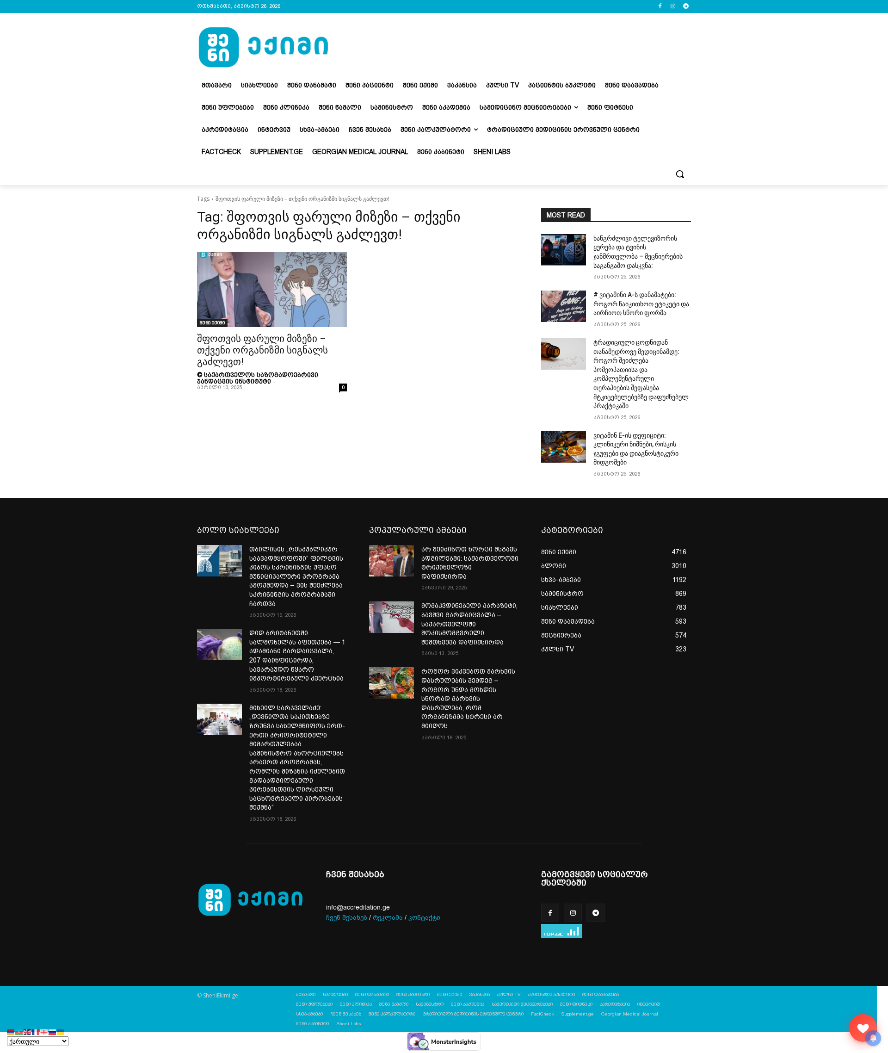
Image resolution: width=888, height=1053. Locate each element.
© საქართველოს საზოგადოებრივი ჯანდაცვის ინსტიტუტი (257, 378)
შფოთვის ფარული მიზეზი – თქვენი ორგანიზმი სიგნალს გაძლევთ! (262, 350)
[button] (680, 174)
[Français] (36, 1031)
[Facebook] (660, 6)
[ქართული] (44, 1031)
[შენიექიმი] (863, 1028)
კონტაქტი (424, 917)
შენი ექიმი (212, 323)
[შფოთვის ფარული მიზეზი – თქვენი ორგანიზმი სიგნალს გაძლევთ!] (272, 289)
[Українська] (61, 1031)
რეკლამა (388, 917)
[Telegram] (685, 6)
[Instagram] (672, 6)
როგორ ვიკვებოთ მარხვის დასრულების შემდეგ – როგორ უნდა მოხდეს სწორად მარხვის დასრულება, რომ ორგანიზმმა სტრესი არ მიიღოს (468, 699)
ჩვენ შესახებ (346, 917)
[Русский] (53, 1031)
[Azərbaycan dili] (19, 1031)
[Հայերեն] (11, 1031)
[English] (28, 1031)
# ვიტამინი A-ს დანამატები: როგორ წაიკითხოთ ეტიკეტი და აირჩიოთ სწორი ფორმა (641, 303)
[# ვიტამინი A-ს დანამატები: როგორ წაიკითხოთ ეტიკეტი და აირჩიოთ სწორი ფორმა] (563, 306)
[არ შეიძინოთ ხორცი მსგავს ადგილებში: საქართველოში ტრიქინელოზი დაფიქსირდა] (391, 560)
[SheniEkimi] (263, 48)
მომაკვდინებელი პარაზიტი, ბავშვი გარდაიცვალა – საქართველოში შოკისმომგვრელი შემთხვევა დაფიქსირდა (469, 623)
